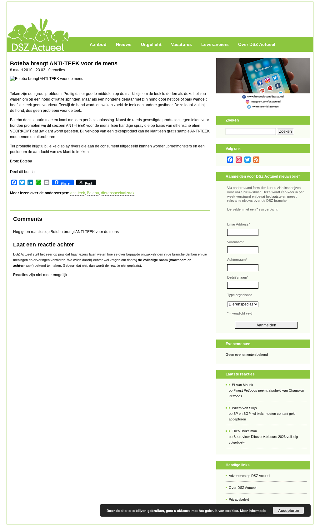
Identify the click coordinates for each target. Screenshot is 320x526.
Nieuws (124, 44)
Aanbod (98, 44)
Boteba (93, 193)
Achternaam (237, 259)
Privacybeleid (239, 499)
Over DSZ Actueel (256, 44)
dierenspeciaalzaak (117, 193)
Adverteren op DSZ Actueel (249, 476)
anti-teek (77, 193)
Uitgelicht (151, 44)
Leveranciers (215, 44)
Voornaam (235, 242)
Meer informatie (253, 510)
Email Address (238, 224)
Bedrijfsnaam (237, 277)
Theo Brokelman (244, 431)
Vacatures (181, 44)
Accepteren (288, 510)
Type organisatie (239, 295)
